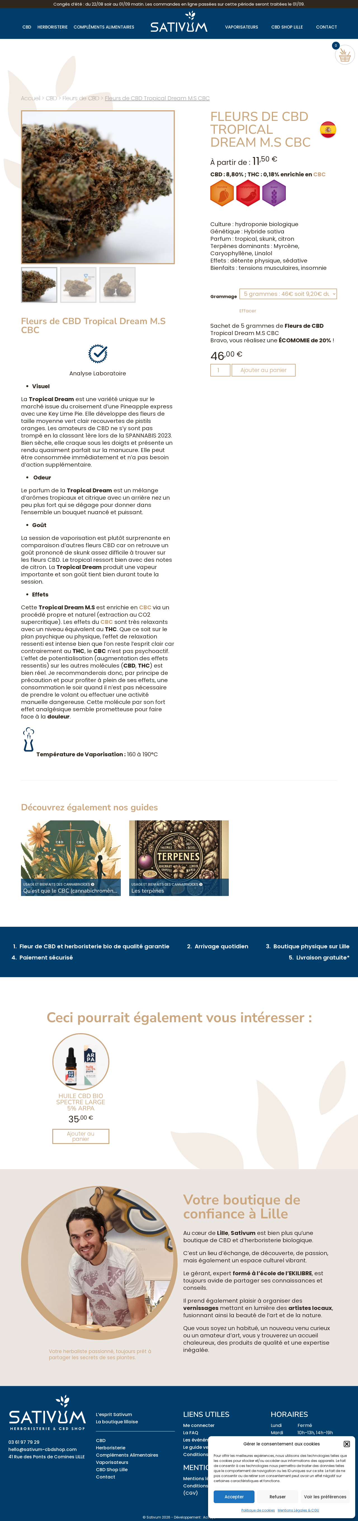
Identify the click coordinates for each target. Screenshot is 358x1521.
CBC (319, 174)
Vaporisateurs (241, 27)
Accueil (30, 98)
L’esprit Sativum (114, 1414)
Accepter (234, 1497)
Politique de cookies (258, 1510)
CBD (26, 27)
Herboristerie (52, 27)
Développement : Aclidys (195, 1517)
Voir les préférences (325, 1497)
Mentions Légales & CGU (298, 1510)
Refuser (278, 1497)
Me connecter (199, 1425)
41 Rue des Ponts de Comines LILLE (46, 1457)
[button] (347, 1444)
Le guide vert (197, 1447)
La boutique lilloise (117, 1422)
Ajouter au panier (264, 370)
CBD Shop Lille (287, 27)
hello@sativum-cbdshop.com (42, 1449)
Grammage (223, 296)
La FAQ (190, 1432)
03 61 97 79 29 (23, 1442)
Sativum (152, 1517)
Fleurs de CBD (81, 98)
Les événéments (201, 1440)
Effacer (247, 311)
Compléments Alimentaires (104, 27)
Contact (326, 27)
